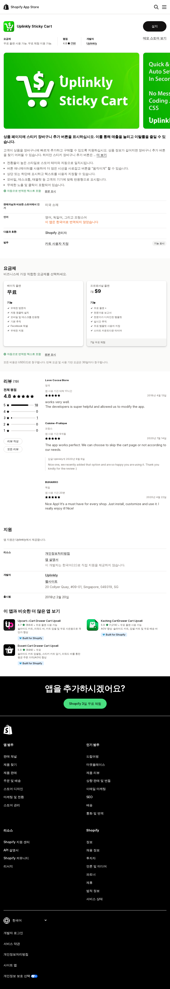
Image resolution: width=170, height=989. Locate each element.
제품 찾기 (10, 764)
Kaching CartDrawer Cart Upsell (122, 620)
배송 (89, 805)
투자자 (91, 858)
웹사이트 (51, 581)
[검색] (156, 7)
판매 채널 (10, 756)
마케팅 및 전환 (14, 797)
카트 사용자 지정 (57, 243)
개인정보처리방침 (57, 553)
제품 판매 (10, 773)
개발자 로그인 (13, 933)
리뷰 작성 (13, 441)
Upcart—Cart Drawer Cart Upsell (39, 620)
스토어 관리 (12, 805)
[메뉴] (164, 7)
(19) (73, 43)
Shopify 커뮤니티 (16, 858)
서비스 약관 (12, 944)
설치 (155, 26)
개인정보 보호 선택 (17, 976)
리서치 (8, 866)
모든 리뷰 (13, 449)
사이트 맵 (10, 965)
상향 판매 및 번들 (98, 780)
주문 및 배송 (12, 780)
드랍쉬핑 (92, 756)
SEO (89, 797)
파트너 (91, 874)
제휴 (89, 882)
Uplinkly (92, 43)
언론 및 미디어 (96, 866)
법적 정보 (93, 891)
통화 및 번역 (95, 813)
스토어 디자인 (13, 789)
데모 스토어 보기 (154, 38)
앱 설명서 (51, 559)
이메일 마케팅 (96, 789)
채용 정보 (93, 850)
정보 (89, 842)
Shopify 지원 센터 (17, 842)
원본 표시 (50, 191)
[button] (43, 630)
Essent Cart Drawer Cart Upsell (38, 645)
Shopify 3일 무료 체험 (85, 703)
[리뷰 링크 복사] (71, 380)
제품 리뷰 (93, 773)
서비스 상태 (94, 899)
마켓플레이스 (95, 764)
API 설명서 (11, 850)
